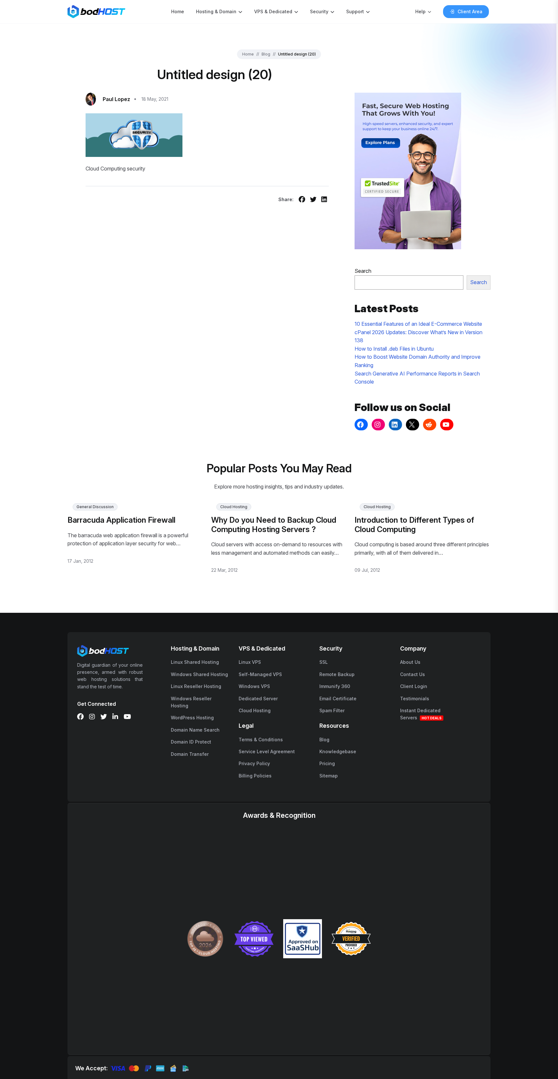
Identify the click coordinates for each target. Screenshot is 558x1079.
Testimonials (414, 698)
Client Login (413, 686)
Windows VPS (254, 686)
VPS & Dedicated (273, 11)
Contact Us (412, 674)
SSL (323, 662)
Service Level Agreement (267, 751)
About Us (410, 662)
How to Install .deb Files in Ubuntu (394, 348)
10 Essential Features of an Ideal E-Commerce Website (418, 324)
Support (355, 11)
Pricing (327, 763)
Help (420, 11)
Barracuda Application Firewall (121, 520)
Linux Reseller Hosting (196, 686)
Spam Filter (332, 710)
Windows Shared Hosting (199, 674)
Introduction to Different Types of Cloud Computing (414, 524)
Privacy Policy (254, 763)
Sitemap (328, 775)
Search (363, 271)
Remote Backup (337, 674)
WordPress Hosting (192, 717)
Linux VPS (250, 662)
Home (177, 11)
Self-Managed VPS (260, 674)
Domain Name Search (195, 730)
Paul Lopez (116, 99)
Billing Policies (255, 775)
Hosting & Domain (216, 11)
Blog (266, 54)
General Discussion (95, 506)
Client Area (470, 11)
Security (319, 11)
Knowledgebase (337, 751)
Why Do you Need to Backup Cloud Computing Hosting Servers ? (273, 524)
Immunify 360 (334, 686)
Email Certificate (337, 698)
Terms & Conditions (261, 739)
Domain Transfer (190, 754)
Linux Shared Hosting (195, 662)
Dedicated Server (258, 698)
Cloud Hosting (233, 506)
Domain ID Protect (191, 742)
